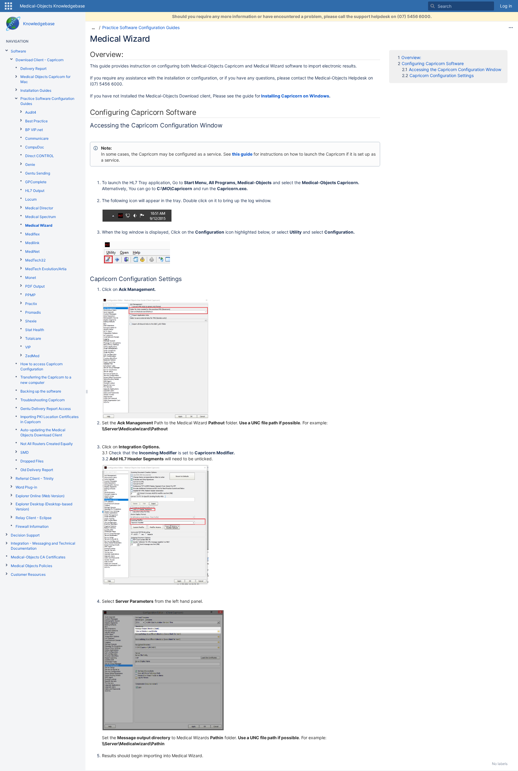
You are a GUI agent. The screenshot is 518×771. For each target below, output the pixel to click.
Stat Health (34, 329)
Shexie (31, 321)
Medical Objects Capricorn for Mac (45, 79)
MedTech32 (35, 260)
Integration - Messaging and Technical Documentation (43, 546)
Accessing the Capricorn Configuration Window (455, 69)
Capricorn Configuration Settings (441, 75)
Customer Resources (28, 574)
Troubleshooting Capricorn (42, 400)
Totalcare (33, 338)
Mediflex (32, 234)
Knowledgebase (39, 23)
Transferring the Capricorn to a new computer (45, 379)
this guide (242, 154)
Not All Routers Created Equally (46, 443)
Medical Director (39, 208)
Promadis (33, 312)
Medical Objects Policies (31, 565)
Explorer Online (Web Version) (40, 496)
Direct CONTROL (39, 156)
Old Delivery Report (36, 470)
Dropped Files (31, 461)
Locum (31, 199)
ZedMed (32, 356)
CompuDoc (34, 147)
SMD (24, 452)
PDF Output (35, 286)
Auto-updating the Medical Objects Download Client (42, 432)
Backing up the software (40, 391)
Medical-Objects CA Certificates (38, 557)
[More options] (511, 27)
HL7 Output (34, 190)
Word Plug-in (26, 487)
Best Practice (36, 121)
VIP (28, 347)
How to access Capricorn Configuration (41, 366)
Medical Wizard (38, 225)
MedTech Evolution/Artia (46, 269)
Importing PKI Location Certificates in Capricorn (49, 419)
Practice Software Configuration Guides (47, 101)
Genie (30, 164)
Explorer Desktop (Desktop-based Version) (44, 506)
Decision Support (25, 535)
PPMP (30, 295)
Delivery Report (33, 68)
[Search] (432, 6)
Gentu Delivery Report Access (45, 408)
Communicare (37, 138)
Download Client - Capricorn (40, 60)
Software (18, 51)
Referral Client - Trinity (35, 478)
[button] (8, 6)
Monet (30, 277)
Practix (31, 303)
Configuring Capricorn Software (433, 63)
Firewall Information (32, 526)
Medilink (32, 243)
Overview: (411, 57)
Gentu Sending (37, 173)
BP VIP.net (34, 129)
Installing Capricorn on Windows (295, 95)
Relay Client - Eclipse (34, 517)
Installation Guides (35, 90)
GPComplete (35, 182)
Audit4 (30, 112)
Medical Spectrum (40, 216)
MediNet (32, 251)
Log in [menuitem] (506, 5)
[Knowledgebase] (13, 23)
